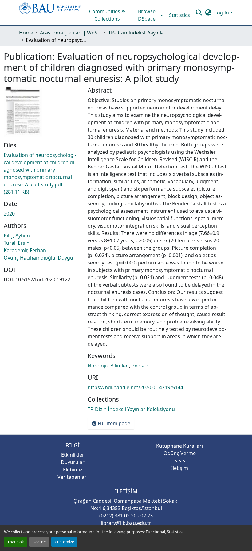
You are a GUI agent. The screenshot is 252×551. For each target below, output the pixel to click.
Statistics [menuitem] (179, 15)
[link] (42, 173)
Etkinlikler (72, 454)
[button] (50, 12)
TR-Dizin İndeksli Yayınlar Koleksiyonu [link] (139, 32)
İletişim (179, 468)
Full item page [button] (113, 423)
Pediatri (141, 365)
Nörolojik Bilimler (108, 365)
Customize (64, 542)
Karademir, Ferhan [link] (25, 250)
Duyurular (73, 462)
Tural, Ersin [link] (17, 243)
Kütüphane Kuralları (179, 445)
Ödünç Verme (179, 453)
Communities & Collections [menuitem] (107, 15)
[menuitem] (148, 15)
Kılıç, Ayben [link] (17, 235)
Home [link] (26, 32)
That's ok (15, 542)
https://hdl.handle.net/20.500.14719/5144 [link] (135, 387)
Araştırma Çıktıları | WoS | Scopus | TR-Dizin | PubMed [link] (70, 32)
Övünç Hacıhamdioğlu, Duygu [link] (38, 257)
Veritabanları (72, 477)
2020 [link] (9, 213)
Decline (39, 542)
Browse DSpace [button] (147, 15)
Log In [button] (222, 12)
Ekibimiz (72, 469)
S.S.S (179, 460)
